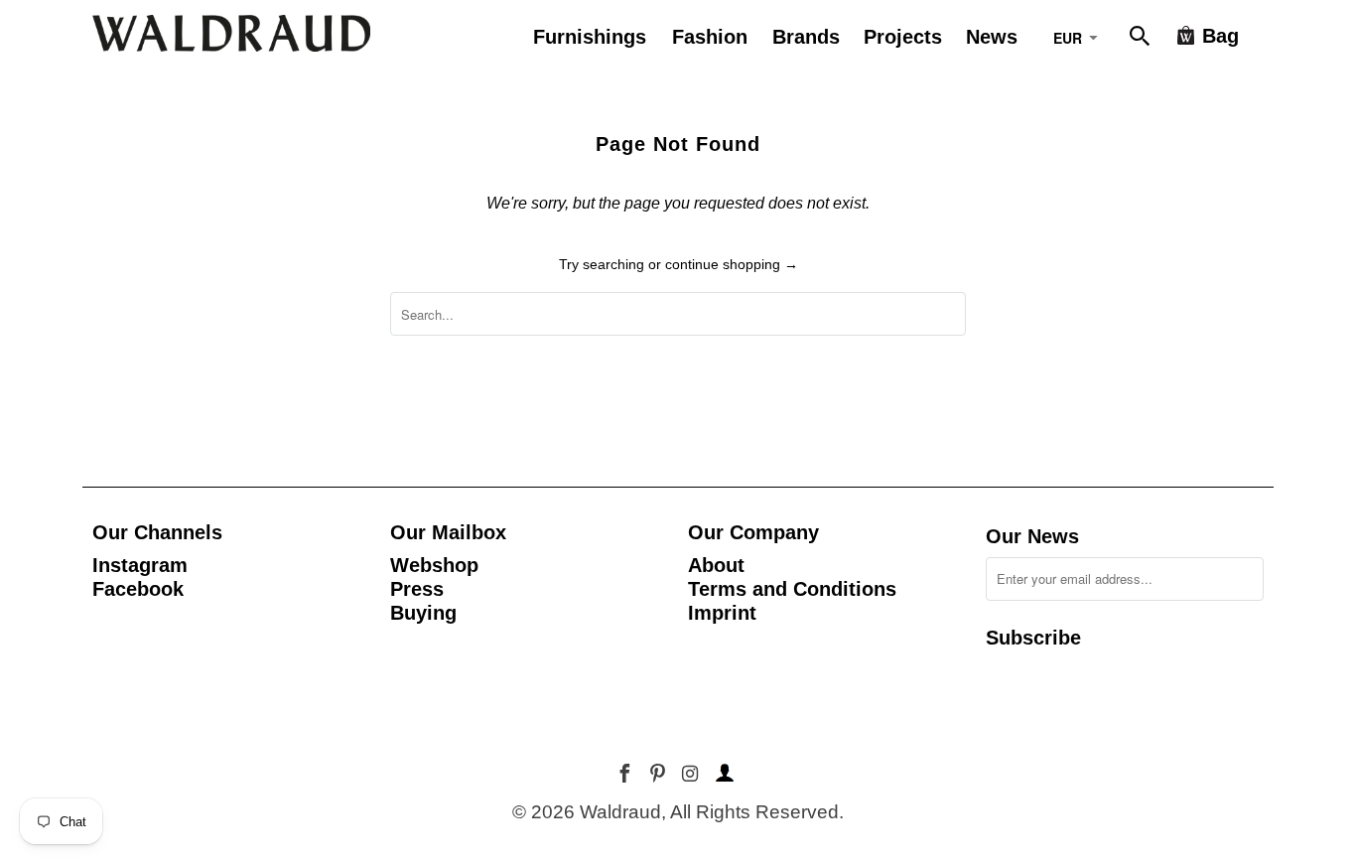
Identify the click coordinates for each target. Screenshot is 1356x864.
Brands (806, 37)
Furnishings (589, 37)
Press (417, 589)
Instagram (140, 565)
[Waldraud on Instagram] (691, 774)
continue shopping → (731, 264)
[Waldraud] (231, 33)
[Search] (1141, 40)
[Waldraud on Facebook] (626, 774)
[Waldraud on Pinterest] (659, 774)
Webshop (434, 565)
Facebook (138, 589)
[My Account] (722, 774)
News (991, 37)
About (716, 565)
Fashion (709, 37)
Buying (423, 613)
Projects (903, 37)
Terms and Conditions (792, 589)
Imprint (722, 613)
